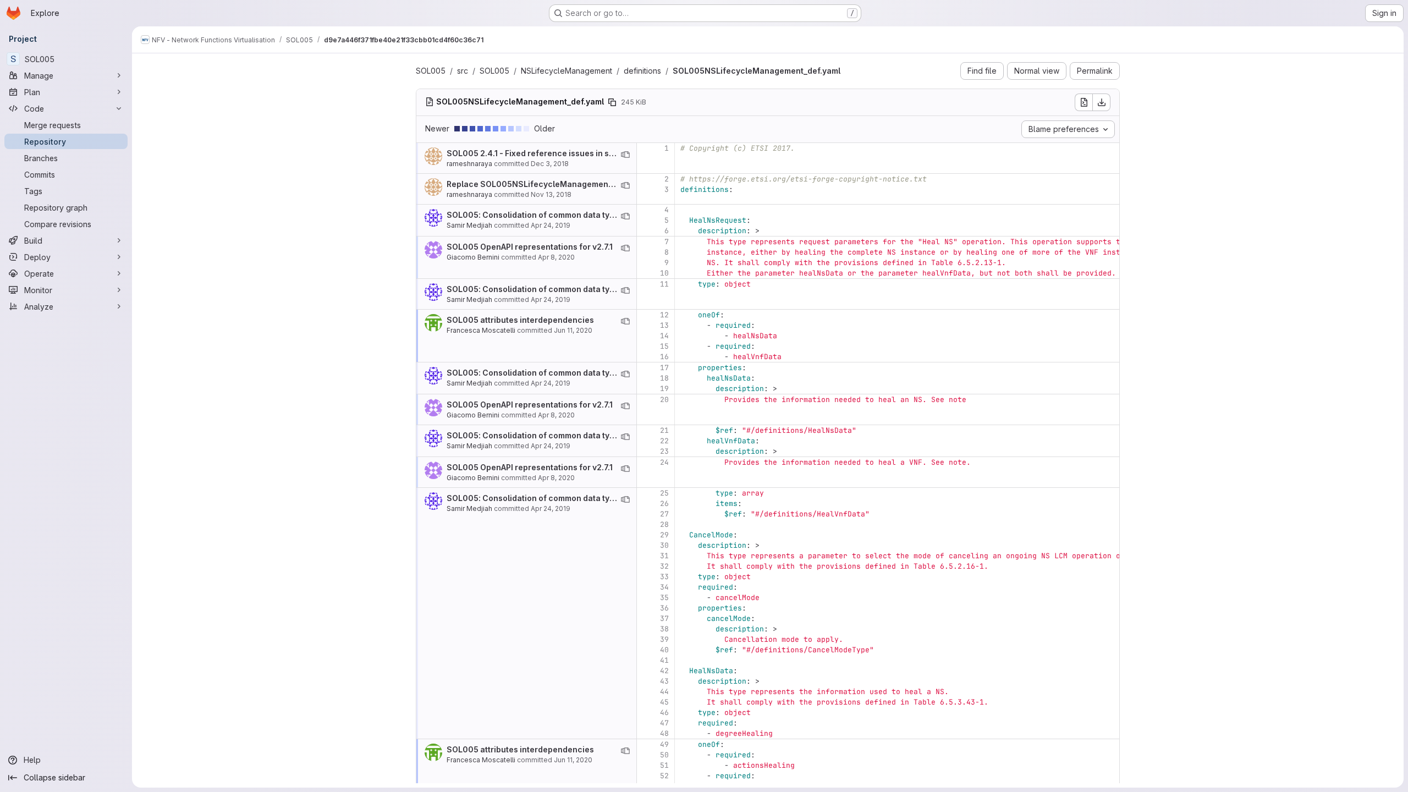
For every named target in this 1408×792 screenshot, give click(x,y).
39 (664, 639)
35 (664, 597)
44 (664, 691)
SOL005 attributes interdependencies (520, 319)
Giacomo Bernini (473, 257)
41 (664, 660)
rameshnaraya (469, 164)
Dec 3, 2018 (550, 164)
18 (664, 378)
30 (664, 545)
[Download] (1101, 102)
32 (664, 566)
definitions (642, 70)
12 (664, 315)
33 (664, 576)
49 (664, 744)
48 (664, 733)
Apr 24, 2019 (550, 225)
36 (664, 608)
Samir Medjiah (469, 225)
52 (664, 775)
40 (664, 649)
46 (664, 712)
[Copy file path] (612, 102)
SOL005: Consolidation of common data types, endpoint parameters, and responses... (612, 214)
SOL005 (431, 70)
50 (664, 755)
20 (664, 399)
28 (664, 524)
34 (664, 587)
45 (664, 702)
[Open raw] (1083, 102)
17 (664, 367)
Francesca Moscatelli (481, 330)
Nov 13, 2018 (551, 194)
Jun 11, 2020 (573, 330)
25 (664, 493)
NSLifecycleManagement (566, 70)
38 (664, 629)
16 (664, 356)
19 (664, 388)
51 (664, 765)
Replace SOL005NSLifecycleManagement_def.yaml (547, 184)
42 (664, 670)
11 (664, 284)
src (462, 70)
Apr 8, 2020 (556, 257)
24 (664, 462)
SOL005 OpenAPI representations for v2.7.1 (530, 246)
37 (664, 618)
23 (664, 451)
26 (664, 503)
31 (664, 555)
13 (664, 325)
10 (664, 273)
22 (664, 441)
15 (664, 346)
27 (664, 514)
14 (664, 335)
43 (664, 681)
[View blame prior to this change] (625, 154)
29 (664, 535)
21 (664, 430)
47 (664, 723)
